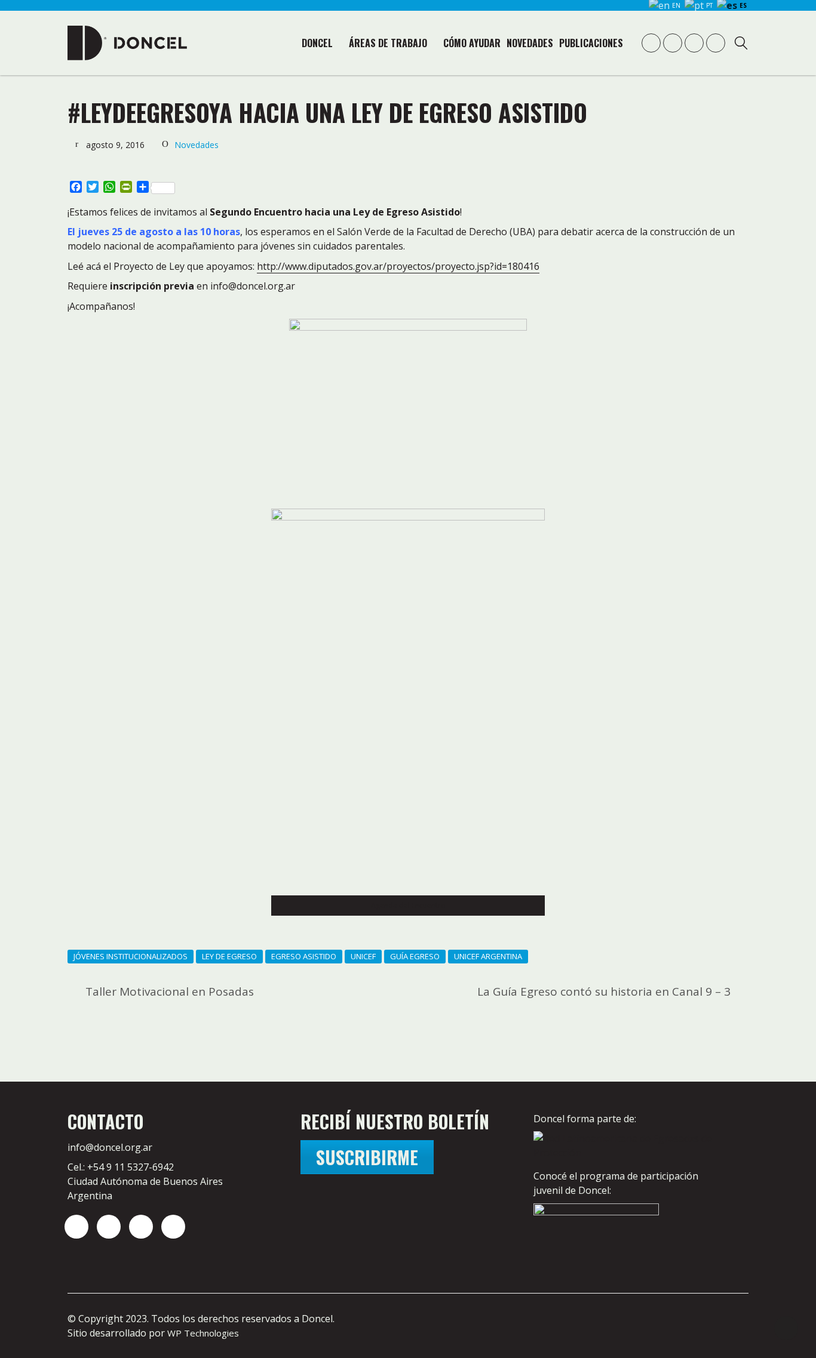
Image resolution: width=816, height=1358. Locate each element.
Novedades (196, 144)
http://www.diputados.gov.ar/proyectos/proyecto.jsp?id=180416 (398, 266)
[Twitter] (109, 1227)
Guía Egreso (415, 956)
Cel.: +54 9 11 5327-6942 (121, 1167)
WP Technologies (203, 1333)
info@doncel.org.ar (110, 1147)
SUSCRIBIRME (367, 1157)
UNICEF (363, 956)
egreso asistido (303, 956)
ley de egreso (229, 956)
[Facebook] (173, 1227)
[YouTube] (141, 1227)
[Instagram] (76, 1227)
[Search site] (741, 44)
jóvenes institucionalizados (130, 956)
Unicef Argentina (488, 956)
